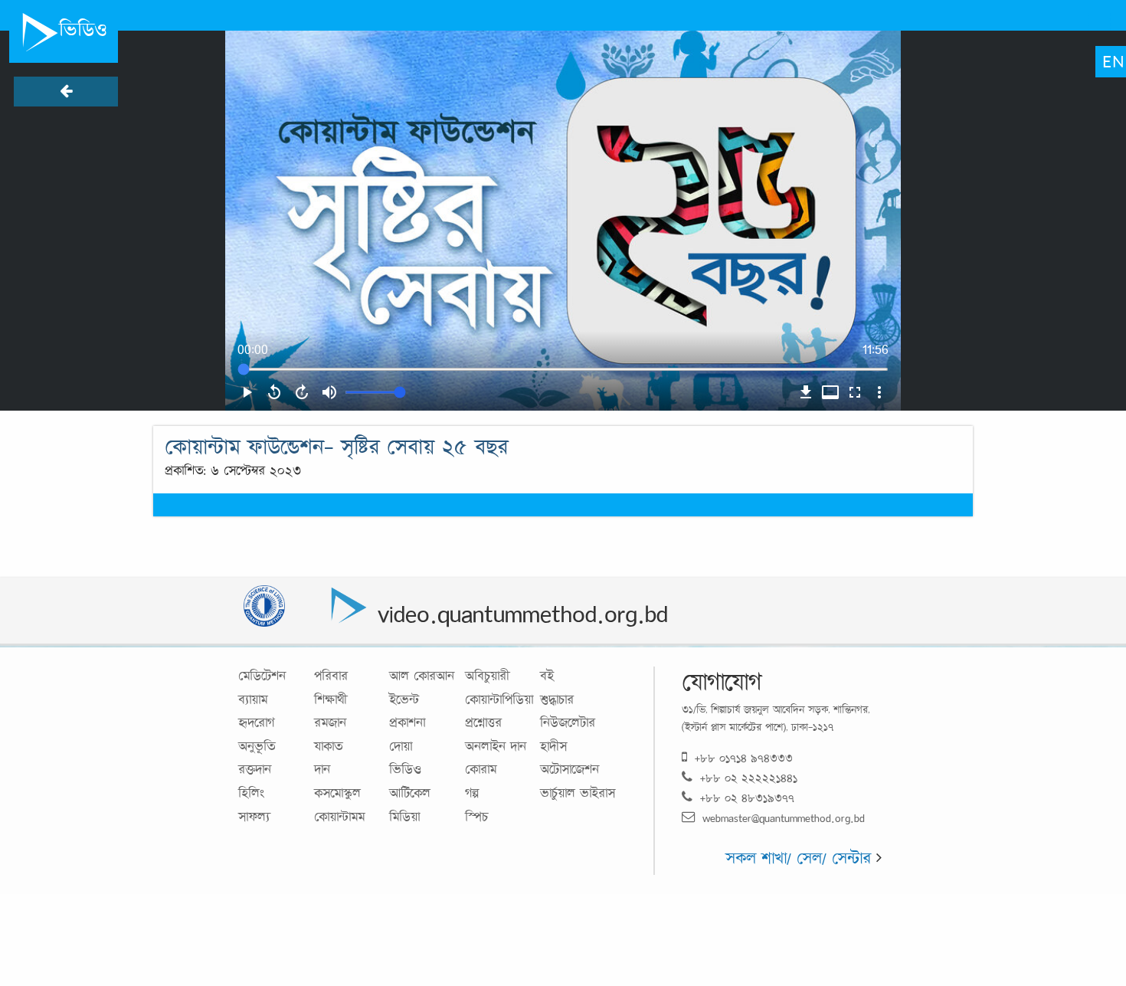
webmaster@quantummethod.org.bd (783, 818)
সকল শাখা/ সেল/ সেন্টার (800, 858)
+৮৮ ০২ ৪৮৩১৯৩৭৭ (747, 798)
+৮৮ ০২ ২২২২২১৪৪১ (748, 778)
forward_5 (302, 392)
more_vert (879, 392)
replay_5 (274, 392)
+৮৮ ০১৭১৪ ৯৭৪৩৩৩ (744, 758)
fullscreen (855, 392)
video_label (830, 392)
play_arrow (246, 392)
